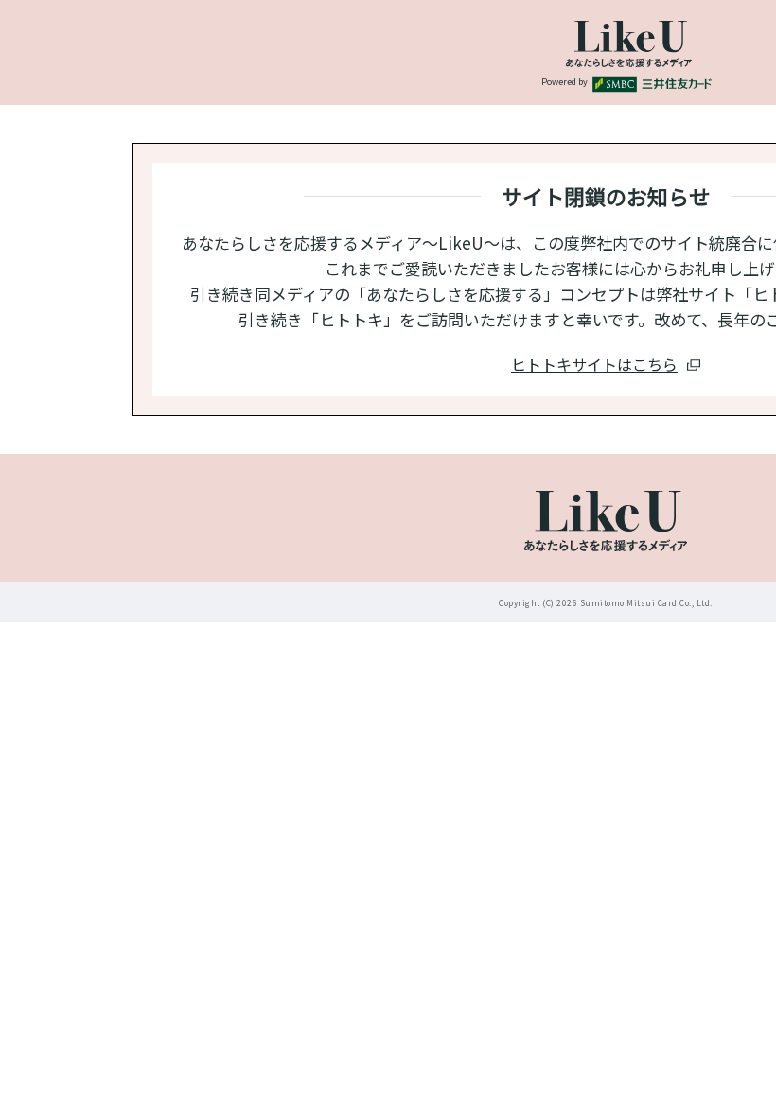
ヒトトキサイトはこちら (594, 364)
